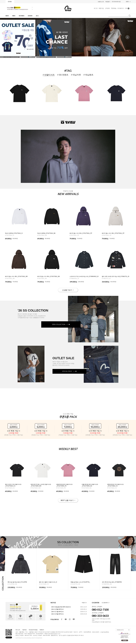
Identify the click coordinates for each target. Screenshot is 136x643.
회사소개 (18, 629)
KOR (127, 1)
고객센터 (107, 8)
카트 (127, 8)
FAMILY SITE (120, 630)
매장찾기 (107, 1)
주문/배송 (113, 8)
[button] (127, 37)
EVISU (10, 1)
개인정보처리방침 (33, 629)
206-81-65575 (95, 632)
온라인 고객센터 (97, 606)
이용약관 (24, 629)
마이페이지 (120, 8)
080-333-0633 (100, 615)
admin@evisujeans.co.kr (54, 633)
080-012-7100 (100, 609)
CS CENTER (95, 603)
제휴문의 (42, 629)
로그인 (96, 8)
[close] (66, 57)
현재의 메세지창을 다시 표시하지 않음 (48, 57)
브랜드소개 (101, 1)
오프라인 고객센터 (98, 613)
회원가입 (101, 8)
